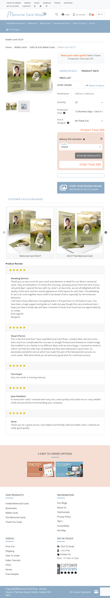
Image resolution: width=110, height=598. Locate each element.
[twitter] (41, 6)
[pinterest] (47, 6)
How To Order (14, 3)
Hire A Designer (61, 121)
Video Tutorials (13, 560)
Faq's (36, 3)
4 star (20, 270)
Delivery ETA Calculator (70, 139)
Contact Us (65, 554)
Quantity (61, 102)
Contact (26, 6)
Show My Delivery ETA (88, 155)
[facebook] (35, 6)
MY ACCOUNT (13, 6)
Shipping (68, 3)
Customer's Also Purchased (25, 199)
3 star (17, 270)
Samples (47, 3)
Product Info (90, 71)
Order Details (68, 71)
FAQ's (8, 564)
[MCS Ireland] (27, 14)
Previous (4, 232)
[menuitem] (16, 23)
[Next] (50, 76)
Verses (9, 569)
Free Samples (12, 574)
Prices (57, 3)
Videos (27, 3)
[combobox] (100, 14)
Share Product (96, 85)
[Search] (56, 14)
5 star (24, 270)
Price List (65, 78)
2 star (13, 270)
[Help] (63, 112)
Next (105, 232)
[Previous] (8, 76)
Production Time (62, 111)
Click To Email (67, 546)
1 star (10, 270)
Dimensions (63, 93)
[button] (83, 139)
